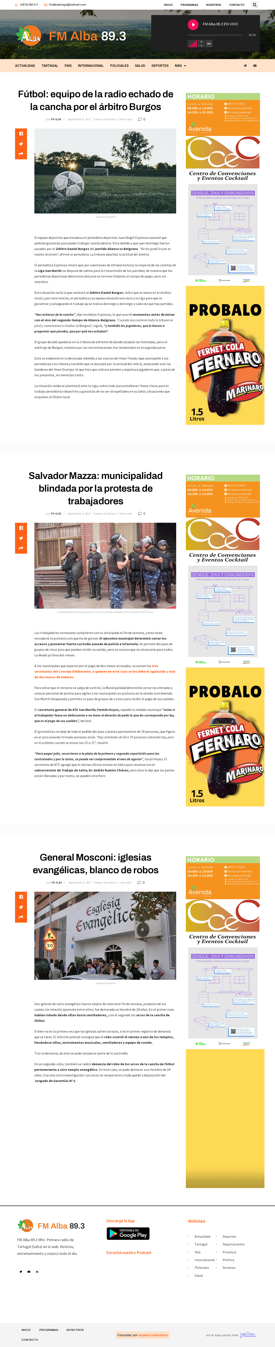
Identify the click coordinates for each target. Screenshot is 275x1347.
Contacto (236, 4)
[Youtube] (255, 66)
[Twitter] (245, 66)
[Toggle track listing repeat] (209, 43)
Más (178, 66)
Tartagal (49, 66)
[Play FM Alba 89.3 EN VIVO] (193, 24)
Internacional (91, 66)
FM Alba (56, 119)
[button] (254, 5)
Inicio (168, 4)
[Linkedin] (37, 1271)
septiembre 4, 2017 (79, 119)
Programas (189, 4)
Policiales (119, 66)
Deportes (160, 66)
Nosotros (213, 4)
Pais (68, 66)
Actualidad (25, 66)
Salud (140, 66)
